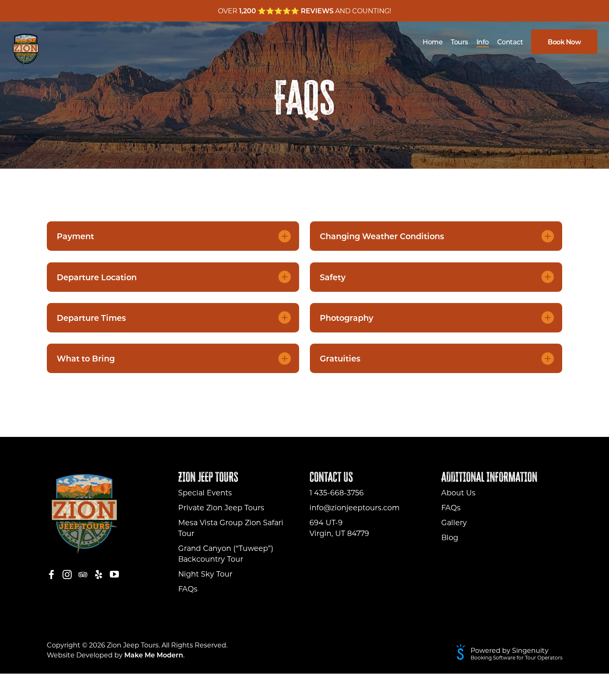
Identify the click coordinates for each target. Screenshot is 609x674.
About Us (458, 492)
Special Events (205, 492)
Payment (75, 236)
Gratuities (340, 358)
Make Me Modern (153, 654)
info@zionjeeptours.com (354, 507)
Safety (333, 277)
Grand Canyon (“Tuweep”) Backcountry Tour (225, 553)
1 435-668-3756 (336, 492)
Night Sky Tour (205, 574)
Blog (449, 537)
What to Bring (86, 358)
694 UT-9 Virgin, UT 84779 (339, 528)
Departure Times (91, 318)
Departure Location (97, 277)
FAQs (188, 589)
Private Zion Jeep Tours (221, 507)
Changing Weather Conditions (382, 236)
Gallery (454, 522)
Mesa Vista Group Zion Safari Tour (230, 528)
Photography (346, 318)
